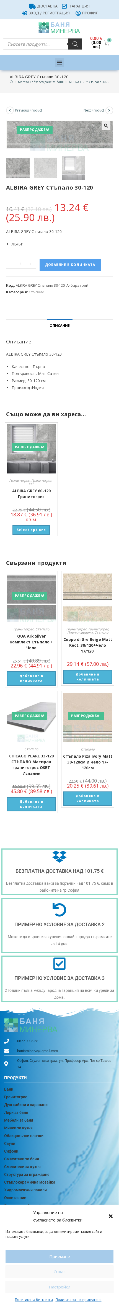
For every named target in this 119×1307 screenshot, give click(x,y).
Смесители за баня (21, 1159)
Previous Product (28, 110)
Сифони (11, 1151)
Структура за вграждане (27, 1174)
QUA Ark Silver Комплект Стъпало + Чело (31, 641)
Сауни (9, 1143)
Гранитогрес (19, 480)
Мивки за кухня (18, 1128)
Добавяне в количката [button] (31, 678)
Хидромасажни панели (25, 1190)
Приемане (59, 1256)
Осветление (15, 1197)
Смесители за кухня (22, 1166)
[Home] (11, 82)
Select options (31, 529)
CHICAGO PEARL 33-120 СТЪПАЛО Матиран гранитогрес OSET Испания (31, 764)
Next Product (94, 110)
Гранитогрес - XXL (41, 482)
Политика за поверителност (79, 1299)
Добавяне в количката (70, 264)
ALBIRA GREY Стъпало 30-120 (91, 82)
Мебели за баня (18, 1120)
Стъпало (36, 291)
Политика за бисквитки (34, 1299)
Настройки (59, 1287)
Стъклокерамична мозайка (29, 1182)
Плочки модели (80, 632)
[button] (110, 1216)
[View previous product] (10, 110)
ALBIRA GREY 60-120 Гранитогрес (31, 493)
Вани (8, 1089)
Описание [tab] (60, 325)
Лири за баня (16, 1112)
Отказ (60, 1271)
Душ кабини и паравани (26, 1104)
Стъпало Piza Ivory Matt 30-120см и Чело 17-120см (87, 762)
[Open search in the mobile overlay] (42, 44)
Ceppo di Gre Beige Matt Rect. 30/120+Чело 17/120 (87, 645)
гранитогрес (98, 629)
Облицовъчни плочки (23, 1135)
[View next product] (109, 110)
